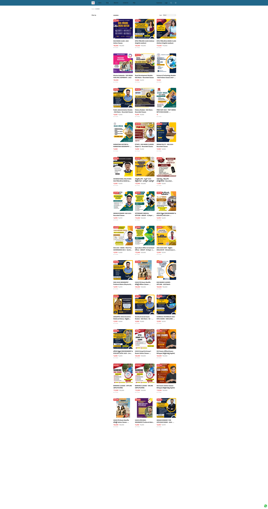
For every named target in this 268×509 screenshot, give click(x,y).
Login (166, 3)
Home (93, 9)
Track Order (159, 3)
